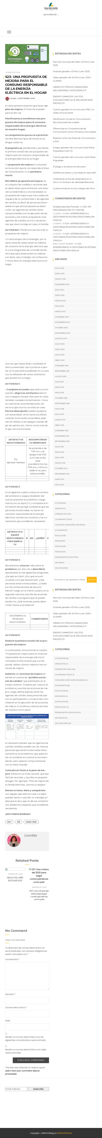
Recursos (59, 563)
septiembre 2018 (62, 403)
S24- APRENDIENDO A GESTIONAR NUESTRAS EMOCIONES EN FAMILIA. (73, 216)
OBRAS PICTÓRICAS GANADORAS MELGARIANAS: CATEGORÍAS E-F (70, 89)
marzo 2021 (60, 311)
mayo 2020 (60, 355)
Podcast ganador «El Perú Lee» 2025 (71, 71)
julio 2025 (59, 268)
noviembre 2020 (62, 322)
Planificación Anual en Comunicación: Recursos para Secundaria (72, 121)
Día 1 (9, 822)
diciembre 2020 (62, 317)
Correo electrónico (16, 1007)
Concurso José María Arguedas (70, 525)
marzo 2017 (60, 420)
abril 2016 (59, 425)
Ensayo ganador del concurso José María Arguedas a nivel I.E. (73, 149)
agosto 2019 (60, 376)
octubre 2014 (61, 468)
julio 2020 (59, 344)
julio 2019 (59, 382)
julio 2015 (59, 447)
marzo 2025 (60, 279)
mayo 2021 (59, 306)
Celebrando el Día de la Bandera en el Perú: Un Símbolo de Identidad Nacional (73, 181)
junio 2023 (59, 295)
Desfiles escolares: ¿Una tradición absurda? (74, 172)
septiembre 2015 (62, 441)
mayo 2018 (59, 409)
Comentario (12, 959)
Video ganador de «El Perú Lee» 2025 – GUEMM (72, 79)
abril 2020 (60, 360)
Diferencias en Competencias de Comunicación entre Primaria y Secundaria (74, 130)
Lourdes (13, 98)
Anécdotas (60, 508)
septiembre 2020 (62, 333)
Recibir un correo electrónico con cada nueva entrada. (25, 1051)
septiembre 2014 (62, 474)
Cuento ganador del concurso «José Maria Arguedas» (74, 159)
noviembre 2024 (62, 284)
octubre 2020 (61, 328)
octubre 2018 (61, 398)
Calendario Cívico (63, 519)
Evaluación (60, 536)
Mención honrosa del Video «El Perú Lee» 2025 (74, 64)
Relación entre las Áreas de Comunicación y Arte (74, 140)
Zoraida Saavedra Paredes (66, 206)
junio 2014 (59, 479)
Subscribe (38, 1089)
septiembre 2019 (62, 371)
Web (7, 1020)
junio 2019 (59, 387)
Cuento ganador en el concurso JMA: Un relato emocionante (73, 111)
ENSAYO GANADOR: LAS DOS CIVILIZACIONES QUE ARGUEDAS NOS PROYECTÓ (73, 100)
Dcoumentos (61, 530)
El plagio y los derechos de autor (69, 166)
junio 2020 (60, 349)
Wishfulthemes (64, 1133)
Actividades (60, 503)
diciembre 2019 (61, 366)
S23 (18, 822)
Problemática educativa (66, 557)
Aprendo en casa (13, 72)
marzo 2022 (60, 301)
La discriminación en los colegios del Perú (74, 188)
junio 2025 (59, 273)
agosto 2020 (61, 338)
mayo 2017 (59, 414)
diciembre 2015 (61, 430)
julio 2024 (59, 290)
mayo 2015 (59, 457)
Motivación (60, 546)
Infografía (60, 541)
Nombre (10, 994)
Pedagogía (60, 552)
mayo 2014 (59, 485)
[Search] (52, 22)
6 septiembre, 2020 (26, 98)
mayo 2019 (59, 393)
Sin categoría (61, 568)
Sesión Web (31, 822)
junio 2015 (59, 452)
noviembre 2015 (62, 436)
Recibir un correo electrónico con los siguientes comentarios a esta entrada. (25, 1038)
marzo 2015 (60, 463)
